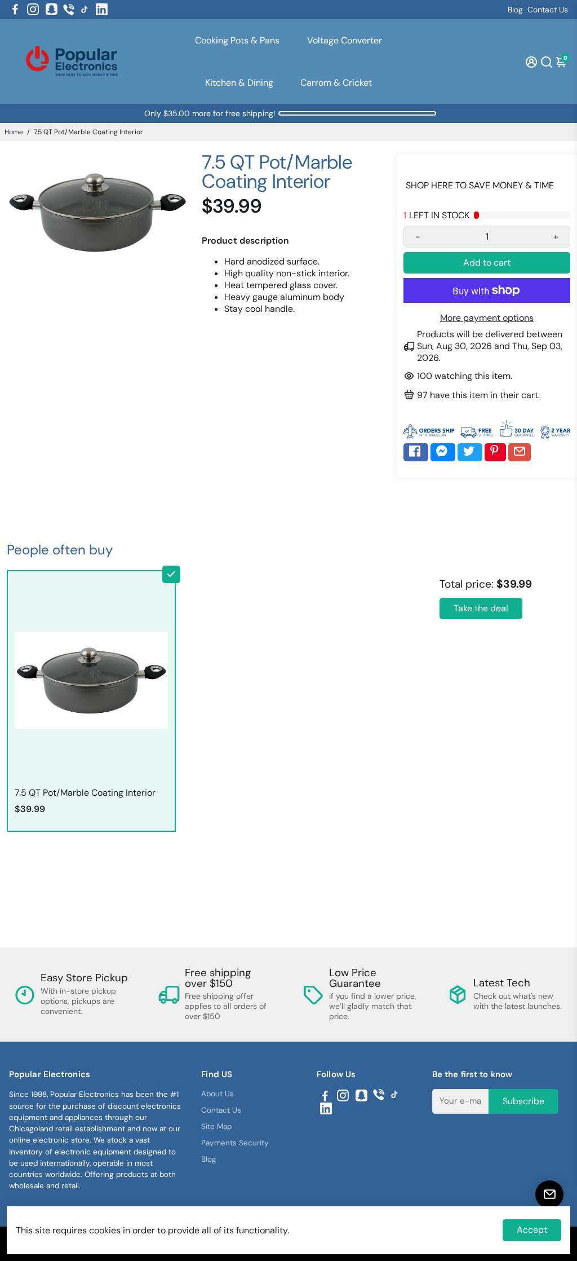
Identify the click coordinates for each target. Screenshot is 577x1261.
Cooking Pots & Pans (237, 40)
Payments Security (235, 1143)
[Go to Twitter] (470, 452)
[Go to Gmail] (519, 452)
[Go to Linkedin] (102, 9)
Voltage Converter (344, 40)
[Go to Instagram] (33, 9)
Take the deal (481, 608)
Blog (515, 10)
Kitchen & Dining (239, 83)
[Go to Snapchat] (52, 9)
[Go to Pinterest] (495, 452)
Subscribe (523, 1101)
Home (14, 131)
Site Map (216, 1126)
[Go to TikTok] (84, 9)
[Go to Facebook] (15, 9)
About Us (217, 1094)
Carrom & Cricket (336, 83)
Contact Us (547, 10)
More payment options (487, 318)
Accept (532, 1230)
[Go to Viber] (68, 9)
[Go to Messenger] (442, 452)
